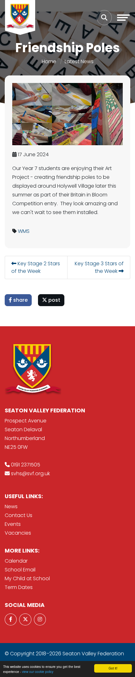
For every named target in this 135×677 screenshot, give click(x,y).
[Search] (104, 17)
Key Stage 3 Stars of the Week (99, 267)
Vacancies (18, 533)
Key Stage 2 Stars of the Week (35, 267)
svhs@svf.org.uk (30, 473)
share (20, 300)
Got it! (113, 668)
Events (13, 524)
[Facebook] (11, 619)
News (11, 506)
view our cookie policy (37, 671)
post (53, 300)
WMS (24, 231)
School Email (20, 569)
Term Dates (19, 587)
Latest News (79, 61)
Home (49, 61)
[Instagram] (40, 619)
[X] (25, 619)
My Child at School (27, 578)
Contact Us (18, 515)
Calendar (16, 560)
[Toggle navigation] (123, 17)
